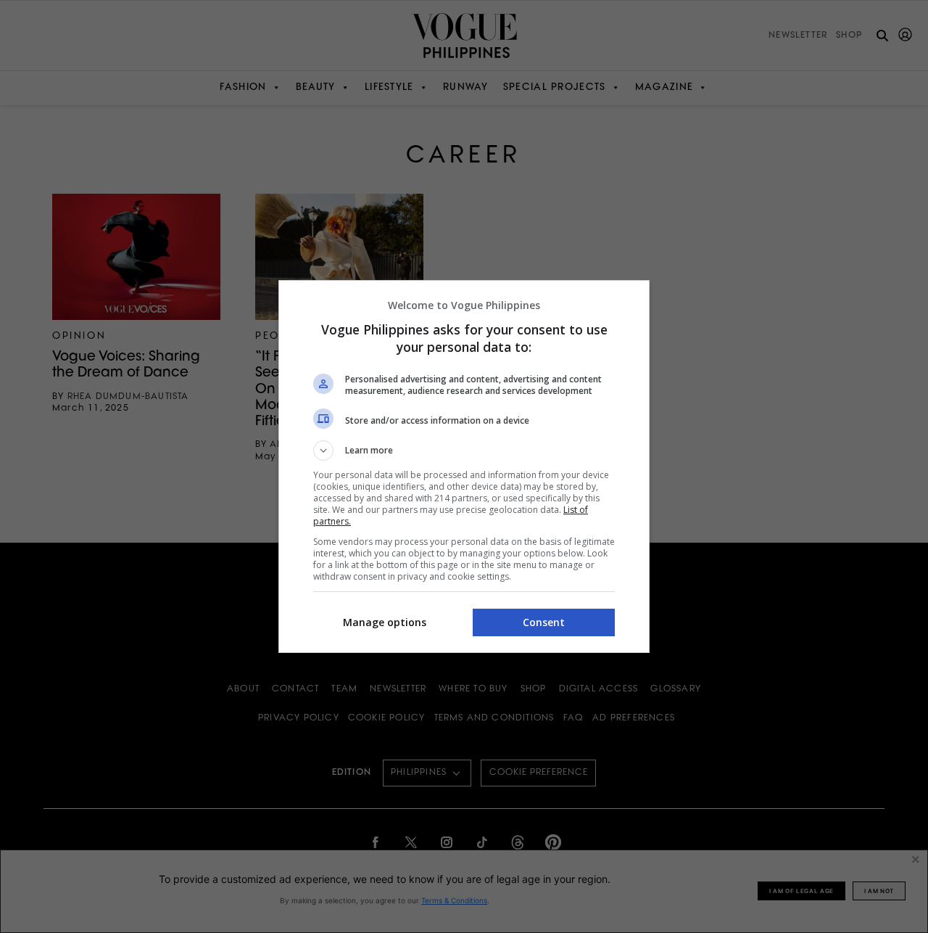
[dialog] (464, 466)
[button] (464, 450)
